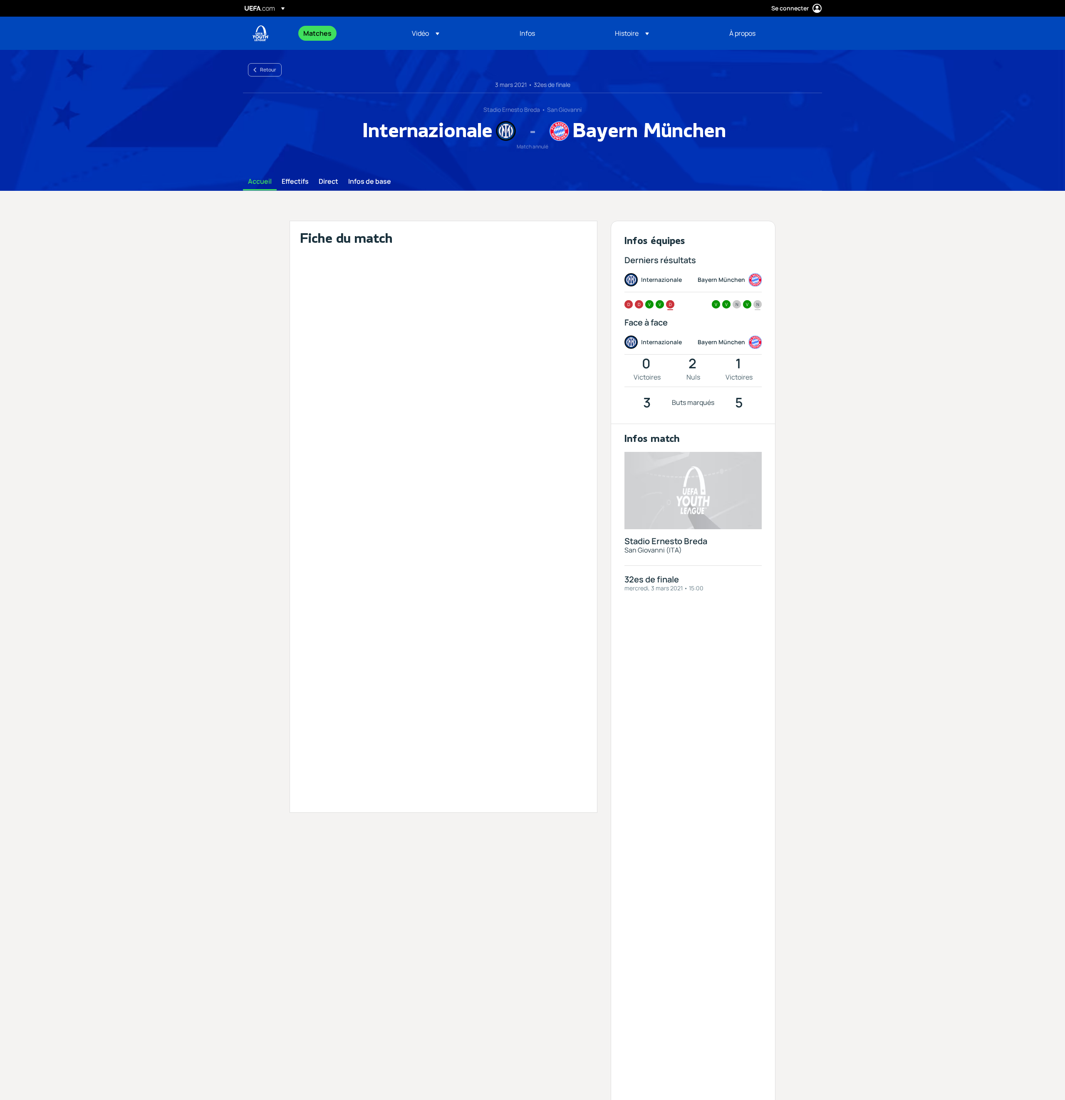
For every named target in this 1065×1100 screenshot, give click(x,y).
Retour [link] (268, 69)
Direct (328, 181)
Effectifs (295, 181)
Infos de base (369, 181)
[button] (425, 33)
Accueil (260, 181)
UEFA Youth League (260, 33)
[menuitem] (347, 33)
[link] (317, 33)
